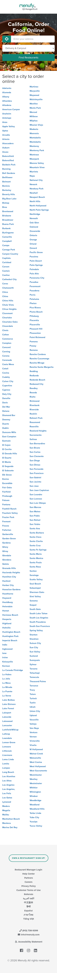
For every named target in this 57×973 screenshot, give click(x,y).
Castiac (6, 275)
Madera (6, 806)
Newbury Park (36, 188)
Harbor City (8, 585)
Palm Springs (36, 265)
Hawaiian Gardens (11, 589)
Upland (33, 715)
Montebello (35, 142)
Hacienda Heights (11, 572)
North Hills (35, 201)
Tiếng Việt (28, 918)
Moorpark (34, 159)
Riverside (34, 409)
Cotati (5, 368)
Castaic (6, 271)
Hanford (6, 581)
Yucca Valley (36, 826)
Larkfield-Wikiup (10, 729)
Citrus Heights (9, 309)
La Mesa (6, 683)
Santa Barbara (37, 532)
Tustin (33, 702)
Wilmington (35, 792)
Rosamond (35, 422)
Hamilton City (9, 576)
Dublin (5, 428)
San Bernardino (37, 443)
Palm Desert (36, 261)
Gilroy (5, 551)
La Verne (6, 695)
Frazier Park (8, 517)
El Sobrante (8, 470)
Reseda (33, 392)
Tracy (32, 690)
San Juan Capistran (39, 490)
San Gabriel (35, 477)
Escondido (7, 483)
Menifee (34, 103)
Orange (33, 239)
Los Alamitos (8, 776)
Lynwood (6, 802)
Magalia (6, 810)
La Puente (7, 691)
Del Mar (6, 407)
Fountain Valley (10, 513)
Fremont (6, 521)
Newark (33, 184)
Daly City (6, 394)
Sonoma (34, 600)
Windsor (34, 796)
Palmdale (34, 269)
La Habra (6, 674)
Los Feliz (6, 793)
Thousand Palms (38, 681)
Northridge (35, 214)
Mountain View (37, 167)
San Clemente (37, 456)
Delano (5, 411)
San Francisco (36, 473)
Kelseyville (7, 661)
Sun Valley (35, 651)
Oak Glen (34, 222)
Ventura (33, 732)
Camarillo (7, 237)
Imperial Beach (9, 640)
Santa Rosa (35, 566)
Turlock (33, 698)
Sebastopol (35, 588)
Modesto (34, 129)
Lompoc (6, 768)
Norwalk (34, 218)
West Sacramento (38, 770)
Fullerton (6, 530)
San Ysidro (35, 524)
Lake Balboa (8, 700)
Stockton (34, 639)
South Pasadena (38, 622)
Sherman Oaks (37, 592)
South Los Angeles (39, 617)
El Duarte (6, 458)
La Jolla (6, 678)
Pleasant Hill (36, 329)
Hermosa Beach (10, 615)
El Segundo (7, 466)
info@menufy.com (30, 934)
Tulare (33, 694)
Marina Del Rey (9, 827)
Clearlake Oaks (10, 322)
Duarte (5, 424)
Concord (6, 347)
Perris (32, 295)
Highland (6, 623)
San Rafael (35, 520)
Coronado (7, 360)
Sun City (34, 647)
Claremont (7, 313)
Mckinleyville (36, 99)
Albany (5, 96)
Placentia (34, 320)
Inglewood (7, 649)
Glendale (6, 555)
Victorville (35, 741)
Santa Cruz (35, 545)
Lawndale (7, 738)
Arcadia (6, 135)
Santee (33, 571)
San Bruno (35, 448)
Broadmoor (7, 220)
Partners (28, 878)
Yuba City (34, 817)
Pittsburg (34, 316)
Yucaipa (33, 821)
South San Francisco (40, 626)
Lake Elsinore (9, 704)
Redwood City (36, 384)
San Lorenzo (36, 498)
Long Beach (8, 772)
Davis (5, 402)
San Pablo (35, 515)
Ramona (34, 350)
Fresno (5, 526)
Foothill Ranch (9, 509)
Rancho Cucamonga (39, 358)
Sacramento (35, 435)
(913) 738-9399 (30, 930)
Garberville (7, 534)
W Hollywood (36, 749)
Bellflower (7, 177)
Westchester (36, 775)
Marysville (35, 91)
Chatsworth (8, 288)
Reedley (34, 388)
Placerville (35, 324)
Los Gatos (7, 797)
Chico (5, 292)
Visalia (33, 745)
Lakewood (7, 721)
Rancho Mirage (37, 363)
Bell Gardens (8, 173)
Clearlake (7, 317)
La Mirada (7, 687)
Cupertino (7, 385)
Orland (33, 244)
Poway (33, 346)
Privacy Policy (28, 886)
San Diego (35, 460)
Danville (6, 398)
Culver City (7, 381)
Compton (6, 343)
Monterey (34, 146)
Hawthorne (7, 593)
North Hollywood (38, 205)
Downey (6, 419)
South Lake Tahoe (38, 613)
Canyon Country (10, 254)
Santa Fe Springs (38, 549)
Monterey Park (37, 150)
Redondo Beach (37, 380)
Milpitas (34, 120)
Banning (6, 169)
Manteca (6, 823)
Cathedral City (9, 279)
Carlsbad (6, 262)
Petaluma (34, 299)
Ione (4, 653)
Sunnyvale (35, 660)
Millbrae (34, 116)
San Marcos (35, 507)
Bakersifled (8, 160)
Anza (4, 122)
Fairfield (6, 492)
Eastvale (6, 441)
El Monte (6, 462)
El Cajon (6, 445)
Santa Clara (35, 537)
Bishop (5, 203)
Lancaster (7, 725)
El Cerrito (7, 449)
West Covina (36, 762)
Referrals (28, 894)
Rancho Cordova (38, 354)
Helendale (7, 606)
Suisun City (35, 643)
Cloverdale (7, 326)
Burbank (6, 228)
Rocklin (33, 414)
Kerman (6, 666)
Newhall (34, 193)
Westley (33, 779)
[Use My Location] (6, 39)
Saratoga (34, 575)
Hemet (5, 610)
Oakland (34, 227)
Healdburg (7, 602)
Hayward (6, 598)
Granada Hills (9, 568)
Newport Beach (37, 197)
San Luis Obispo (38, 503)
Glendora (6, 559)
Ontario (33, 235)
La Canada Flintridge (12, 670)
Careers (28, 882)
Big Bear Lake (9, 198)
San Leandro (36, 494)
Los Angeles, (8, 789)
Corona (5, 356)
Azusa (5, 152)
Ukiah (32, 707)
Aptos (5, 130)
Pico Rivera (35, 307)
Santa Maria (36, 554)
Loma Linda (8, 759)
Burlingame (8, 232)
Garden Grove (9, 538)
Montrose (34, 154)
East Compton (9, 436)
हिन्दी (29, 906)
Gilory (5, 547)
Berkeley (6, 190)
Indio (4, 644)
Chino (5, 296)
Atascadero (8, 143)
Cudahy (6, 377)
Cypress (6, 390)
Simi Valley (35, 596)
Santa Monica (36, 558)
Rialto (32, 397)
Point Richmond (37, 337)
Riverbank (35, 405)
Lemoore (6, 746)
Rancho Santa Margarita (42, 367)
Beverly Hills (8, 194)
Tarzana (33, 668)
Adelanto (6, 88)
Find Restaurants (28, 57)
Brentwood (7, 211)
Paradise (34, 282)
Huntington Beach (11, 632)
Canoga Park (8, 249)
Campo (5, 245)
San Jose (34, 486)
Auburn (5, 147)
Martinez (34, 86)
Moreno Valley (37, 163)
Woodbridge (35, 800)
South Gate (35, 609)
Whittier (34, 787)
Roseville (34, 426)
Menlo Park (35, 108)
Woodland (34, 804)
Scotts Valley (36, 579)
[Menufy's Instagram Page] (28, 950)
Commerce (7, 339)
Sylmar (33, 664)
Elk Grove (7, 475)
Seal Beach (35, 583)
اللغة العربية (28, 898)
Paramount (35, 286)
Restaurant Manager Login (28, 869)
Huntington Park (10, 636)
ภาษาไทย (28, 914)
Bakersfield (8, 156)
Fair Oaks (7, 487)
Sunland (34, 656)
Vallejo (33, 724)
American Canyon (11, 109)
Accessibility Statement (30, 941)
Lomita (5, 763)
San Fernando (36, 469)
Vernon (33, 736)
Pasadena (34, 290)
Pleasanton (35, 333)
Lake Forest (8, 708)
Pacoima (34, 256)
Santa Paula (36, 562)
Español (28, 910)
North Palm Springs (39, 210)
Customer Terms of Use (28, 890)
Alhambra (7, 101)
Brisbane (6, 215)
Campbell (7, 241)
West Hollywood (38, 766)
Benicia (6, 186)
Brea (4, 207)
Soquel (33, 605)
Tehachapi (35, 673)
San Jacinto (35, 482)
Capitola (6, 258)
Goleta (5, 564)
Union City (35, 711)
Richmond (34, 401)
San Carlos (35, 452)
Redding (34, 371)
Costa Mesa (8, 364)
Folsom (5, 500)
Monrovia (34, 133)
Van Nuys (34, 728)
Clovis (5, 330)
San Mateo (35, 511)
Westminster (36, 783)
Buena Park (8, 224)
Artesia (5, 139)
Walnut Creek (36, 753)
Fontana (6, 504)
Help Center (28, 873)
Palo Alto (34, 273)
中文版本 (28, 902)
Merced (33, 112)
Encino (5, 479)
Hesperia (6, 619)
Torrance (34, 685)
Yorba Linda (35, 813)
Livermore (7, 755)
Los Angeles (8, 785)
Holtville (6, 627)
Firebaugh (7, 496)
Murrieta (34, 171)
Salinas (33, 439)
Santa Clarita (36, 541)
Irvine (5, 657)
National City (36, 180)
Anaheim (6, 113)
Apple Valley (8, 126)
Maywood (34, 95)
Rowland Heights (38, 431)
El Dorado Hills (9, 453)
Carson (5, 266)
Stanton (33, 634)
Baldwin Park (9, 164)
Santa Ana (35, 528)
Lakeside (6, 717)
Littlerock (7, 751)
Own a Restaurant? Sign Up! (28, 858)
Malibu (5, 814)
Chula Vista (8, 305)
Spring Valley (36, 630)
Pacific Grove (36, 252)
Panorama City (37, 278)
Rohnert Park (36, 418)
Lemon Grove (8, 742)
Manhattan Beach (11, 819)
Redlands (34, 375)
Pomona (34, 341)
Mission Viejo (36, 125)
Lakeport (6, 712)
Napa (32, 176)
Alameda (6, 92)
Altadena (6, 105)
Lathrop (6, 734)
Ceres (5, 283)
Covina (5, 373)
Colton (5, 334)
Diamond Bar (8, 415)
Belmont (6, 181)
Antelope (6, 118)
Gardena (6, 542)
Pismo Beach (36, 312)
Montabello (35, 137)
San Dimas (35, 465)
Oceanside (35, 231)
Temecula (34, 677)
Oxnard (33, 248)
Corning (6, 351)
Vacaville (34, 719)
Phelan (33, 303)
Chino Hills (7, 300)
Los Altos (7, 780)
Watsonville (35, 758)
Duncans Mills (9, 432)
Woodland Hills (37, 809)
